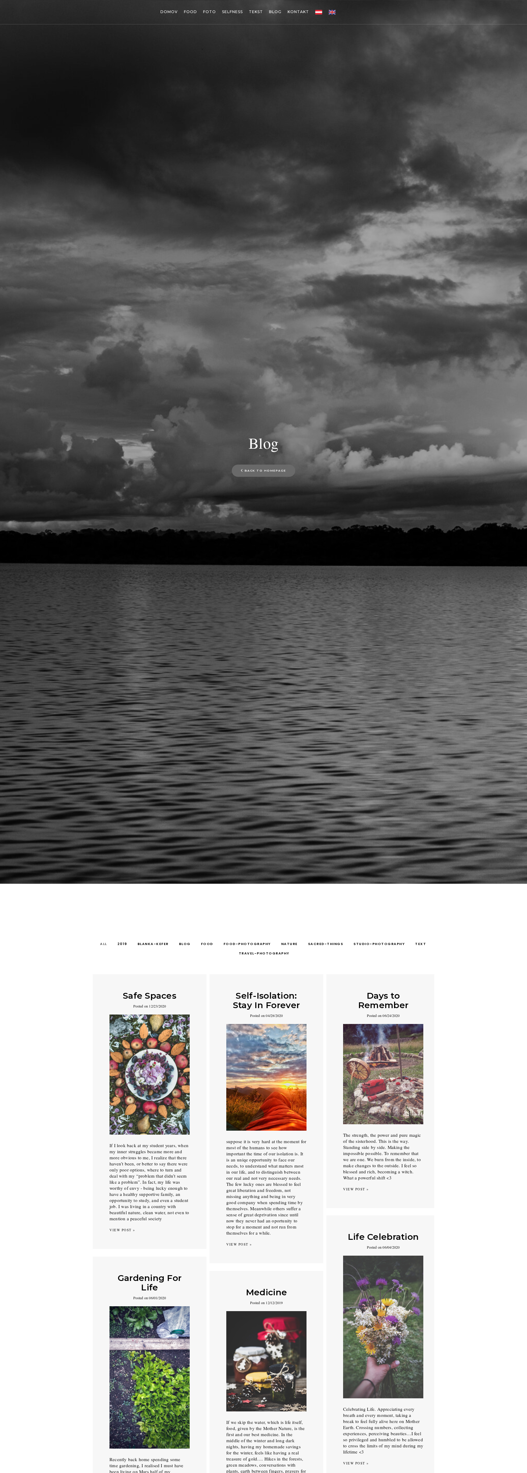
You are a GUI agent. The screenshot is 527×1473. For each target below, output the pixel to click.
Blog (275, 11)
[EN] (332, 11)
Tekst (256, 11)
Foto (209, 11)
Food (190, 11)
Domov (169, 11)
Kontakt (298, 11)
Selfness (232, 11)
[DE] (318, 11)
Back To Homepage (265, 470)
